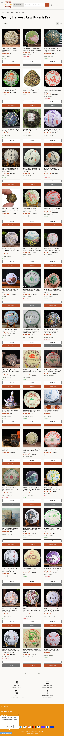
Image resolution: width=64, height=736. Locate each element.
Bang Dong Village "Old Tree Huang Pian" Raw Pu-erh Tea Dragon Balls (10, 210)
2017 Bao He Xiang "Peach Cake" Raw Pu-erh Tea (9, 330)
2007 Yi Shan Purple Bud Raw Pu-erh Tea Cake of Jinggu (52, 130)
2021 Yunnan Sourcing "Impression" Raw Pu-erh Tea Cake (10, 250)
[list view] (61, 23)
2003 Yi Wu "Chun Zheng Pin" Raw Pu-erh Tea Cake (52, 209)
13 (34, 673)
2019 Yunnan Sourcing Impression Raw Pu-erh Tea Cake (51, 169)
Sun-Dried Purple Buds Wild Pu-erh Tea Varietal (31, 89)
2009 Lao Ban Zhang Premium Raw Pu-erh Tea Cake (31, 130)
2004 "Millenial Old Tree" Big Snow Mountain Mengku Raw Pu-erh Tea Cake (10, 169)
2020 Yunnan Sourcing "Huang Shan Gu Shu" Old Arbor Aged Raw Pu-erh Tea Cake (31, 489)
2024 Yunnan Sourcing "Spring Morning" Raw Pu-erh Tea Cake (32, 249)
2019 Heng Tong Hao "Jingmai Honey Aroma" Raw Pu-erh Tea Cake (52, 50)
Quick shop (11, 61)
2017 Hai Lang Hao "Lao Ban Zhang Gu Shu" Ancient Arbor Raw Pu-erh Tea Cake (52, 610)
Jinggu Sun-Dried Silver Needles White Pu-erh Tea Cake (9, 50)
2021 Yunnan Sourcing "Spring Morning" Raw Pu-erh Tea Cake (11, 130)
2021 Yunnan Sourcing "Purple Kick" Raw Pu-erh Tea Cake (52, 569)
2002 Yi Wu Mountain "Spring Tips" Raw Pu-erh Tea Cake (52, 649)
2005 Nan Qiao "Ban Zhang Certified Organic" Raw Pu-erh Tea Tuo (52, 290)
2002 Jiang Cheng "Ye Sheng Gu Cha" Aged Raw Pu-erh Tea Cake (52, 529)
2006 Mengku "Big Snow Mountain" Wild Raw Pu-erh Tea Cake (10, 489)
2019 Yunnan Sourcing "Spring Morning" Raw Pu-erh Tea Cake (32, 49)
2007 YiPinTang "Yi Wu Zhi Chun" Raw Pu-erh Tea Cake (52, 249)
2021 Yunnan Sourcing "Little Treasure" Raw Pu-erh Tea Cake (10, 290)
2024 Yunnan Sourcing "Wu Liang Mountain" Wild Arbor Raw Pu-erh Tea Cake (10, 610)
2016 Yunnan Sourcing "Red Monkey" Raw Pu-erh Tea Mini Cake (52, 90)
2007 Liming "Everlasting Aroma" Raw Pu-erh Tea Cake (52, 488)
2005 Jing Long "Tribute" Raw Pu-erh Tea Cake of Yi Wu (31, 411)
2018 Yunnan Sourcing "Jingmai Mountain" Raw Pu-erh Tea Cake (32, 529)
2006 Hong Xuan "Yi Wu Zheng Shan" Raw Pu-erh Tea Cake (52, 370)
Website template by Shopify (32, 733)
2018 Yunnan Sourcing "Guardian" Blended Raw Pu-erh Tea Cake (31, 210)
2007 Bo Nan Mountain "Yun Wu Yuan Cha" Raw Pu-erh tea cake (31, 290)
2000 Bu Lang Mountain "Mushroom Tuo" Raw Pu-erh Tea (10, 371)
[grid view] (57, 23)
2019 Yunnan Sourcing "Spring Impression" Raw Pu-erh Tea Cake (31, 450)
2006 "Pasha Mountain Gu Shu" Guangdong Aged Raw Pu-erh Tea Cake (32, 169)
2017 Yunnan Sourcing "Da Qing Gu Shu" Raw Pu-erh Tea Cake (31, 610)
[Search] (47, 5)
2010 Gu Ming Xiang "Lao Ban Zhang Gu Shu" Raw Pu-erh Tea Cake (32, 371)
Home (2, 12)
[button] (11, 733)
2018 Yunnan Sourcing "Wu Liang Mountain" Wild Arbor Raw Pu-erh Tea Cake (9, 570)
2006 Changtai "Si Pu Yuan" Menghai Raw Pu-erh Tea (51, 411)
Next (38, 673)
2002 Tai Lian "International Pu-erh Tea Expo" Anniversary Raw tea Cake (32, 650)
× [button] (18, 714)
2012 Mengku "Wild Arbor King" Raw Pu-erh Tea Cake (32, 569)
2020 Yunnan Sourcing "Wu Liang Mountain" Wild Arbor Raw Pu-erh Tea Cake (51, 331)
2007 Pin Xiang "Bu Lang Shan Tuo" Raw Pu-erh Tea (10, 89)
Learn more (9, 726)
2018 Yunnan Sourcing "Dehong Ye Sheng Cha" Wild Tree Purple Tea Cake (10, 650)
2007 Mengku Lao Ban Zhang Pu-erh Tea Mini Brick (10, 528)
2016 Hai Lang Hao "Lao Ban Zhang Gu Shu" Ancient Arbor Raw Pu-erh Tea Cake (31, 331)
